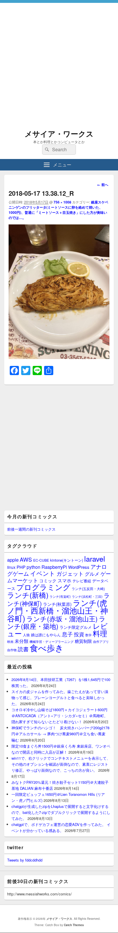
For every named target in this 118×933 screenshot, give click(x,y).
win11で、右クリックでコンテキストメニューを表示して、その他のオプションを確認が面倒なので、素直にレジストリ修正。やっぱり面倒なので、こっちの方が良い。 (60, 764)
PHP (21, 567)
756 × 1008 (62, 202)
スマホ (64, 580)
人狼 (26, 634)
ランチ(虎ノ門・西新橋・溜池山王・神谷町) (57, 610)
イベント (42, 573)
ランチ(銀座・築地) (56, 622)
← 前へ (102, 184)
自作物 (12, 649)
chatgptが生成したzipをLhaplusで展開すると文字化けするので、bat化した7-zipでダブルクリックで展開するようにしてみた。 (60, 812)
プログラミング (43, 586)
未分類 (21, 641)
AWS (26, 559)
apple (13, 559)
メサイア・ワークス (59, 133)
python (33, 567)
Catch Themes (74, 925)
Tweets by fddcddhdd (24, 860)
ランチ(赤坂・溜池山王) (62, 618)
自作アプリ (101, 641)
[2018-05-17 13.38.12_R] (59, 357)
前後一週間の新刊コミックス (31, 529)
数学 (88, 635)
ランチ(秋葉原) (57, 604)
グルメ (92, 573)
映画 (10, 641)
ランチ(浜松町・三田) (87, 596)
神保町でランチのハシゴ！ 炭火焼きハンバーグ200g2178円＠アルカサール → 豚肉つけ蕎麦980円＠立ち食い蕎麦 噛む (60, 733)
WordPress (78, 567)
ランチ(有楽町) (60, 596)
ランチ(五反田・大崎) (88, 588)
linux (11, 567)
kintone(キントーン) (66, 560)
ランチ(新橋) (27, 594)
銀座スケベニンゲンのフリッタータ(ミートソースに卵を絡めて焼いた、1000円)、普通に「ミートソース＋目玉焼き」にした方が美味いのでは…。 (58, 209)
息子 (67, 634)
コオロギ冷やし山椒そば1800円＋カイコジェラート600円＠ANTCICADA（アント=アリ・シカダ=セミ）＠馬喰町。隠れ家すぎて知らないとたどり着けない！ (59, 715)
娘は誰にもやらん (46, 634)
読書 (23, 649)
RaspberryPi (54, 566)
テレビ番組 (81, 580)
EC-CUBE (41, 560)
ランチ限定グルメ (76, 627)
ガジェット (70, 573)
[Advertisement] (59, 62)
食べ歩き (47, 647)
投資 (79, 634)
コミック (47, 580)
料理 (100, 633)
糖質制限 (83, 641)
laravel (94, 558)
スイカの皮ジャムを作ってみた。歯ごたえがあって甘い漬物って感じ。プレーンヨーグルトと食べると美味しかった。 (59, 697)
